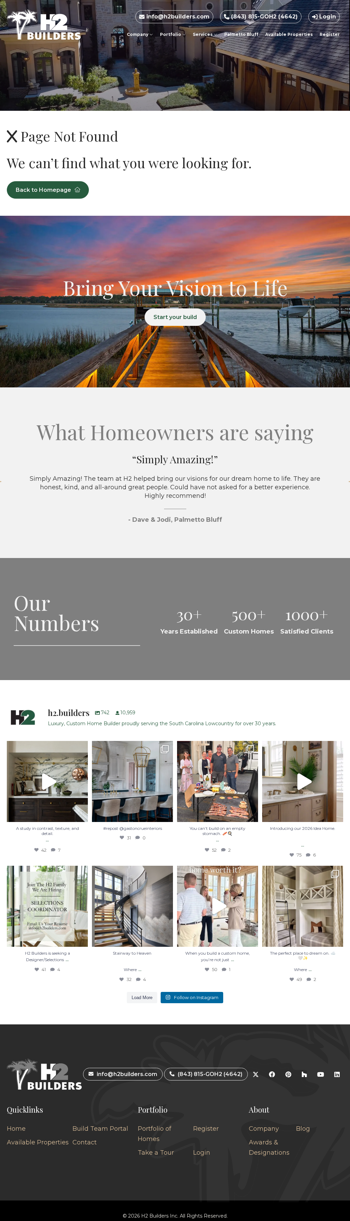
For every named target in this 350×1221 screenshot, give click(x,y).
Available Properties (289, 34)
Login (327, 16)
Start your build (175, 317)
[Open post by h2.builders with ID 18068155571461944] (302, 906)
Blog (303, 1128)
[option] (175, 496)
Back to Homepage (43, 190)
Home (16, 1128)
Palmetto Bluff (241, 34)
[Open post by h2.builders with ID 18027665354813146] (47, 906)
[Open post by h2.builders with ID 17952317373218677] (302, 781)
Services (203, 34)
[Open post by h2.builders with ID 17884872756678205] (217, 781)
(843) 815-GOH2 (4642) (263, 16)
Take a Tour (156, 1152)
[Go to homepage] (44, 24)
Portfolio (171, 34)
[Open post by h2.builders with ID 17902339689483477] (47, 781)
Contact (84, 1142)
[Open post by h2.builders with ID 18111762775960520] (132, 906)
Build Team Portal (100, 1128)
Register (330, 34)
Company (138, 34)
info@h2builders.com (177, 16)
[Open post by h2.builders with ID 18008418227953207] (132, 781)
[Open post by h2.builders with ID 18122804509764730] (217, 906)
